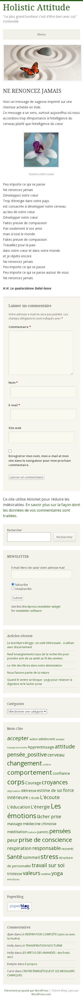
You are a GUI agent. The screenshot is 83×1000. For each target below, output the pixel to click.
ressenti (67, 848)
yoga (57, 873)
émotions (13, 879)
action (34, 739)
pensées (60, 831)
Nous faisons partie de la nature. (28, 673)
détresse (28, 790)
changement (24, 763)
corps (16, 781)
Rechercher (14, 530)
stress (49, 856)
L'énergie (40, 807)
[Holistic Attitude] (42, 79)
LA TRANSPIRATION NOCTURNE (42, 946)
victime (46, 874)
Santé (14, 857)
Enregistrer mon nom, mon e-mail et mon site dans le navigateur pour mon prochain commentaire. (40, 460)
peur (12, 840)
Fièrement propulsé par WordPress (26, 990)
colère (47, 764)
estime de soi (49, 790)
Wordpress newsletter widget (41, 607)
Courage (33, 783)
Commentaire (20, 327)
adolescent (47, 739)
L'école (34, 798)
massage (14, 823)
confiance (61, 773)
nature (32, 832)
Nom (13, 382)
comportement (29, 772)
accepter (18, 738)
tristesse (14, 873)
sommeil (31, 857)
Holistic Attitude (36, 7)
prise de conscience (45, 839)
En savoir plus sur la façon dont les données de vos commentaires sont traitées (41, 510)
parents (43, 832)
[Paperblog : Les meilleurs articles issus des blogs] (19, 910)
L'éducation (18, 807)
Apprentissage (41, 747)
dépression (14, 791)
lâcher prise (49, 817)
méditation (17, 831)
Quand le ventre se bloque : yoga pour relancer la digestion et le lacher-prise (39, 682)
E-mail (14, 405)
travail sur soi (48, 865)
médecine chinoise (39, 823)
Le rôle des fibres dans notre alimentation (34, 665)
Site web (15, 428)
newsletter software (29, 611)
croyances (55, 782)
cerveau (56, 755)
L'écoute (50, 797)
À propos (31, 964)
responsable (46, 848)
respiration (19, 848)
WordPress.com (41, 994)
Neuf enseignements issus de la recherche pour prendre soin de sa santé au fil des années (38, 656)
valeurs (31, 873)
